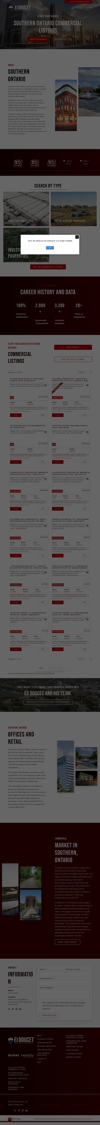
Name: (42, 969)
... (57, 668)
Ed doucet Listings (45, 1039)
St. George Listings (74, 1054)
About (39, 1036)
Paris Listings (72, 1050)
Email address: (46, 978)
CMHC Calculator (44, 1050)
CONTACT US (60, 39)
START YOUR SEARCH (67, 942)
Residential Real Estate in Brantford (76, 1042)
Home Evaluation (44, 1043)
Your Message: (46, 987)
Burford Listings (73, 1057)
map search (73, 347)
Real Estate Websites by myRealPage (80, 1119)
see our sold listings (73, 359)
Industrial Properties (17, 1078)
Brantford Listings (74, 1047)
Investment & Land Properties (16, 1088)
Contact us (42, 1059)
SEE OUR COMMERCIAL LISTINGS (48, 267)
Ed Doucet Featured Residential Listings (75, 1037)
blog (39, 1062)
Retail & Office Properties (14, 1083)
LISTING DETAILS (15, 415)
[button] (38, 39)
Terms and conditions (50, 1104)
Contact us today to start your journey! (48, 702)
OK (50, 248)
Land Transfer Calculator (43, 1054)
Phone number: (73, 969)
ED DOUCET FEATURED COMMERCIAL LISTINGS (17, 1068)
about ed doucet (38, 39)
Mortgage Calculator (46, 1046)
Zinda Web (85, 1104)
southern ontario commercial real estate (18, 1074)
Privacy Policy (63, 1119)
